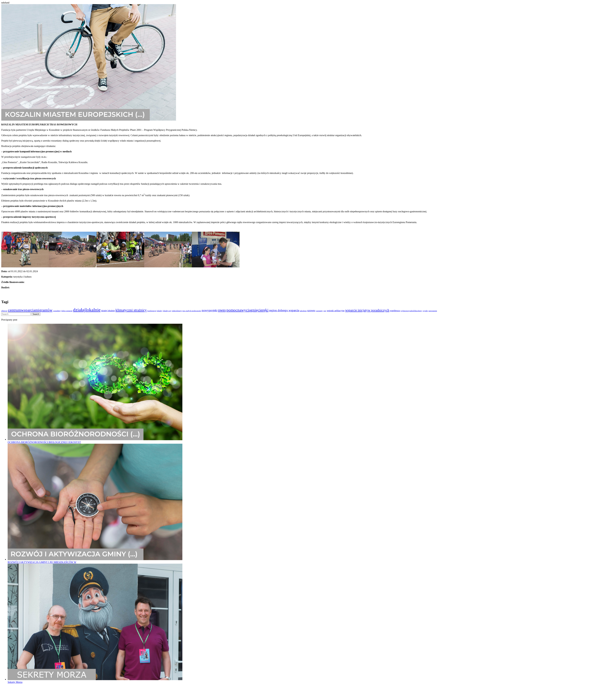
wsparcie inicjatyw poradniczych (367, 310)
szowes (311, 310)
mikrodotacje (177, 311)
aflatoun (4, 311)
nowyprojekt (209, 310)
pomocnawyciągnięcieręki (247, 310)
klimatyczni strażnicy (131, 310)
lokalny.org (167, 311)
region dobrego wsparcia (284, 310)
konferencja (151, 311)
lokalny (159, 311)
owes (222, 310)
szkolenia (303, 311)
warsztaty (319, 311)
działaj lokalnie (108, 310)
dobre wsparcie (66, 311)
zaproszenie (432, 311)
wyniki (425, 311)
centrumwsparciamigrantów (30, 310)
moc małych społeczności (191, 311)
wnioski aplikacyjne (336, 310)
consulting (57, 311)
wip (324, 311)
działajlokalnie (87, 309)
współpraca (395, 310)
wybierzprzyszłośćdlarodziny (411, 311)
